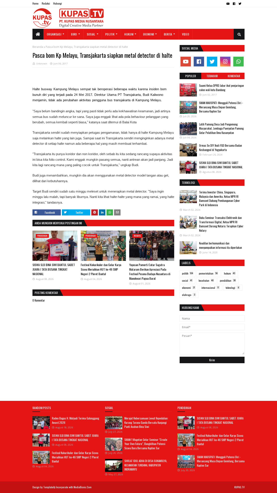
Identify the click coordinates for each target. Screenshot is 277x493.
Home (35, 3)
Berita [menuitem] (168, 34)
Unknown (41, 63)
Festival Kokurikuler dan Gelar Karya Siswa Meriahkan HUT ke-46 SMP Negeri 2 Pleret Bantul (101, 269)
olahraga (188, 295)
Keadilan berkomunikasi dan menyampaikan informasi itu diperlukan (220, 245)
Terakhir (212, 76)
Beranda (37, 47)
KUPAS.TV (239, 487)
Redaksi (46, 3)
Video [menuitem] (185, 34)
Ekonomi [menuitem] (148, 34)
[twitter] (239, 3)
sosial (187, 280)
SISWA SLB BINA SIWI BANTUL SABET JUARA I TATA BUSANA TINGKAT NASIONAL (53, 269)
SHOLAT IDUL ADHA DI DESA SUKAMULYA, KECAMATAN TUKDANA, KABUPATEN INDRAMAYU (145, 465)
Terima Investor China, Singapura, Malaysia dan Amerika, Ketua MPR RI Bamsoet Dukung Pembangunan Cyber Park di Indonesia (219, 198)
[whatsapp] (238, 61)
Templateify (49, 487)
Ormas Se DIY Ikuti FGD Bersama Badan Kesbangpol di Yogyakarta (220, 147)
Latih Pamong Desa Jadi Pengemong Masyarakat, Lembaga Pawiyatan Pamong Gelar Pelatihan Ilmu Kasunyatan (221, 128)
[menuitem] (37, 34)
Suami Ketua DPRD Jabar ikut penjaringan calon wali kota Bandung (221, 87)
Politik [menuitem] (109, 34)
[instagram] (225, 61)
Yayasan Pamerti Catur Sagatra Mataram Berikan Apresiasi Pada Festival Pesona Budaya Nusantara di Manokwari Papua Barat (149, 271)
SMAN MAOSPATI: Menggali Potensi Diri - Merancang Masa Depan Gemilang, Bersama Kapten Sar (221, 107)
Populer (190, 76)
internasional (210, 287)
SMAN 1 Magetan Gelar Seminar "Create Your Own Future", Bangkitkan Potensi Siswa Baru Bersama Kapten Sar (145, 443)
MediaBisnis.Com (83, 487)
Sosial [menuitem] (91, 34)
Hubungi (57, 3)
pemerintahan (208, 273)
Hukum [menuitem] (128, 34)
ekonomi (188, 287)
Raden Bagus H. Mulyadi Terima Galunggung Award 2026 (75, 420)
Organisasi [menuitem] (54, 34)
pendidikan (228, 280)
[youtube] (228, 3)
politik (187, 273)
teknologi (232, 287)
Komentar (234, 76)
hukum (229, 273)
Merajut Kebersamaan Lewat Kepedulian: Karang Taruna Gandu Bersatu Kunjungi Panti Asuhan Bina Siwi (146, 422)
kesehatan (206, 280)
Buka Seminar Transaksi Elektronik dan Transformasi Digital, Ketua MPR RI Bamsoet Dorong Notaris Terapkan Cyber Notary (221, 224)
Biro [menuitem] (74, 34)
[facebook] (234, 3)
